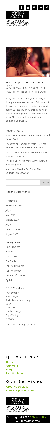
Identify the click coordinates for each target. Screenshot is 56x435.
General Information (16, 275)
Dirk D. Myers (15, 88)
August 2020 (12, 234)
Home (10, 362)
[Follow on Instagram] (28, 7)
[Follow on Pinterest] (46, 7)
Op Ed (9, 280)
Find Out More (15, 373)
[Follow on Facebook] (21, 7)
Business (10, 251)
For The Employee (15, 265)
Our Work (12, 366)
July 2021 (10, 224)
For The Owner (38, 91)
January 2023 (12, 219)
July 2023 (10, 210)
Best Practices (13, 246)
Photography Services (20, 390)
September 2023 (14, 205)
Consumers (11, 256)
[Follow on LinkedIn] (40, 7)
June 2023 (11, 215)
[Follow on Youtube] (34, 7)
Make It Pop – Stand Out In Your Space (24, 84)
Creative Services (17, 386)
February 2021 (13, 229)
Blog (9, 369)
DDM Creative (38, 417)
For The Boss (23, 91)
